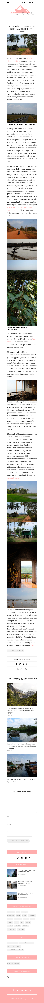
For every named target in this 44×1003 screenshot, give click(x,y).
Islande (9, 922)
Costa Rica (32, 915)
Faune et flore (12, 942)
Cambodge (10, 915)
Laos (22, 922)
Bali (33, 645)
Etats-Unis (18, 919)
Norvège (18, 925)
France (26, 919)
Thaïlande (21, 929)
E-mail (9, 824)
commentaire (22, 659)
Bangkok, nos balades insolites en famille (21, 779)
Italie (16, 922)
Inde (32, 919)
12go (8, 977)
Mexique (10, 925)
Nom (9, 817)
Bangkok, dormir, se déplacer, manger (25, 882)
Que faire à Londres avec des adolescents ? (26, 870)
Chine (18, 915)
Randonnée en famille (26, 942)
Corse (24, 915)
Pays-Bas (25, 925)
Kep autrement (13, 478)
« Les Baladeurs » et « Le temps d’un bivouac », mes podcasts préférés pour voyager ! (20, 711)
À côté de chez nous (13, 946)
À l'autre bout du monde (15, 650)
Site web (9, 832)
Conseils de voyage (13, 963)
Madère (28, 922)
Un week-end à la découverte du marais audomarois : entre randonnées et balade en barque (21, 746)
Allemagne (10, 912)
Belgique (25, 912)
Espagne (10, 919)
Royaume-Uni (11, 929)
